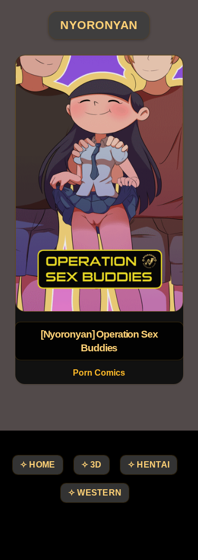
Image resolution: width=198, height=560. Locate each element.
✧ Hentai (148, 464)
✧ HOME (37, 464)
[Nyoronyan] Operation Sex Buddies (98, 341)
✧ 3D (91, 464)
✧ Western (95, 492)
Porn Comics (99, 372)
